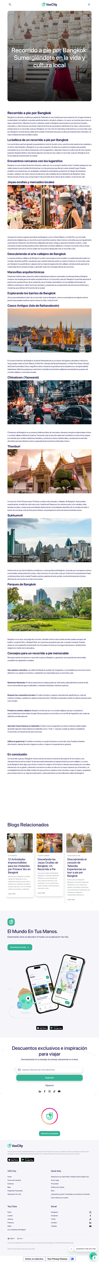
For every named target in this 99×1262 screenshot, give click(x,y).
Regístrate (49, 1078)
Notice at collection (34, 1259)
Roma (9, 1212)
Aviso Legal (55, 1180)
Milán (9, 1226)
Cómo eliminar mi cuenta (59, 1198)
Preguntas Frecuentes (15, 1191)
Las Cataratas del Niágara (16, 1230)
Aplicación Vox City (14, 1194)
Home (9, 1177)
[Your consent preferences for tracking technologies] (94, 1257)
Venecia (10, 1219)
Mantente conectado (49, 1133)
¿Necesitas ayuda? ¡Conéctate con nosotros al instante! (70, 1194)
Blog (9, 1187)
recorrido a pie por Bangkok (63, 279)
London (10, 1216)
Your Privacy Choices (57, 1259)
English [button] (11, 1238)
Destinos (10, 1184)
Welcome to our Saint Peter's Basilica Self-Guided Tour (70, 1177)
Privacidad (54, 1184)
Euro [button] (20, 1238)
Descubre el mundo (18, 947)
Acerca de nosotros (14, 1180)
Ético (52, 1191)
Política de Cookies (57, 1187)
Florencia (10, 1223)
